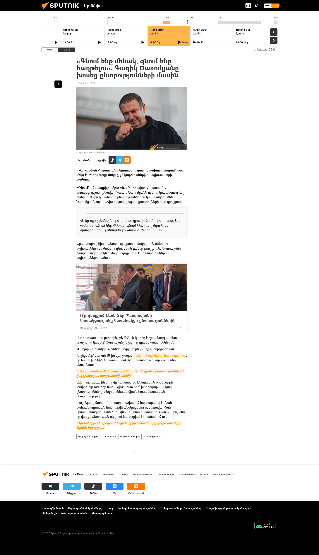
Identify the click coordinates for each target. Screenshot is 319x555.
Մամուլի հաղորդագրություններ (136, 508)
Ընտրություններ (152, 436)
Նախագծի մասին (53, 508)
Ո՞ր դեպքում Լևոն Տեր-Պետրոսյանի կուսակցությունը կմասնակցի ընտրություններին (128, 318)
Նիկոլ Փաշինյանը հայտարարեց (160, 355)
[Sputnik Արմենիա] (62, 10)
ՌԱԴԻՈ (204, 474)
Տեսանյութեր (187, 474)
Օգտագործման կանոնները (85, 508)
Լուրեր (67, 33)
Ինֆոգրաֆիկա (166, 474)
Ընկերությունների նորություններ (181, 508)
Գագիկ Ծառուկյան (130, 436)
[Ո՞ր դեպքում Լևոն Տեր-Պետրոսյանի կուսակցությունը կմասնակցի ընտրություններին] (131, 287)
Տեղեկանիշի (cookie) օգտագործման (64, 513)
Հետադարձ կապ (102, 513)
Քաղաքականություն (88, 436)
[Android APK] (264, 526)
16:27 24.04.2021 (86, 83)
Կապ (110, 508)
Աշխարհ (124, 474)
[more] (181, 327)
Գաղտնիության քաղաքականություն (228, 508)
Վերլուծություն (143, 474)
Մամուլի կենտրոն (223, 474)
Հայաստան (110, 436)
